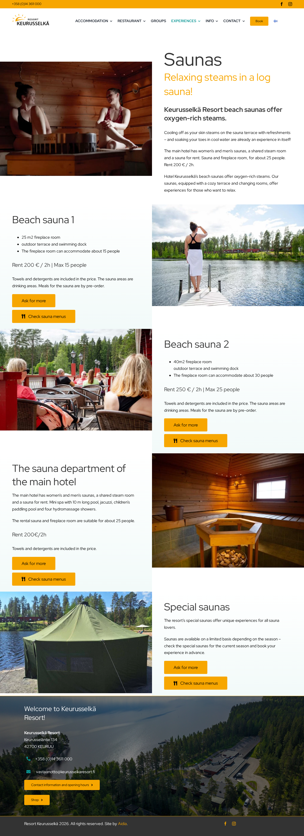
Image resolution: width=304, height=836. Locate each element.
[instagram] (290, 4)
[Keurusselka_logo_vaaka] (30, 15)
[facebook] (282, 4)
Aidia (122, 823)
